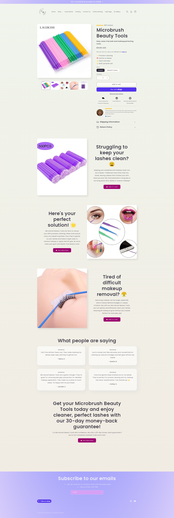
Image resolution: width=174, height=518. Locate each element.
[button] (60, 12)
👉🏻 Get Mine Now (62, 250)
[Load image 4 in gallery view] (74, 85)
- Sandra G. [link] (112, 361)
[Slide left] (39, 85)
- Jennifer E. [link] (61, 387)
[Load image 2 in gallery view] (55, 85)
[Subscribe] (101, 492)
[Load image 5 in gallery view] (83, 85)
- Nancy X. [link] (61, 359)
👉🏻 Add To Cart (112, 187)
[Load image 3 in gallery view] (64, 85)
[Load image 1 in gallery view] (46, 85)
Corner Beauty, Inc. (47, 512)
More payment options (116, 94)
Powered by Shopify (58, 512)
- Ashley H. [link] (113, 384)
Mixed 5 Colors (112, 70)
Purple (100, 70)
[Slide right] (90, 85)
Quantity (99, 74)
